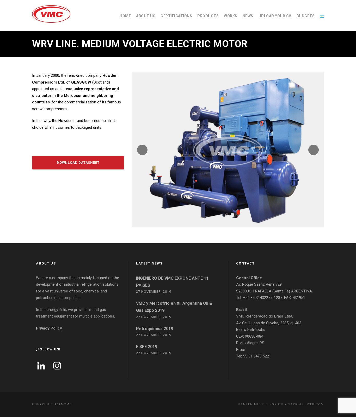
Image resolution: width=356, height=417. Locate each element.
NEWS (248, 16)
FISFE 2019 (146, 346)
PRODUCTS (208, 16)
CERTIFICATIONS (176, 16)
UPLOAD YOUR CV (275, 16)
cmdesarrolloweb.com (301, 404)
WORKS (230, 16)
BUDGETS (306, 16)
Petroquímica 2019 (154, 328)
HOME (125, 16)
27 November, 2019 (153, 291)
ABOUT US (145, 16)
